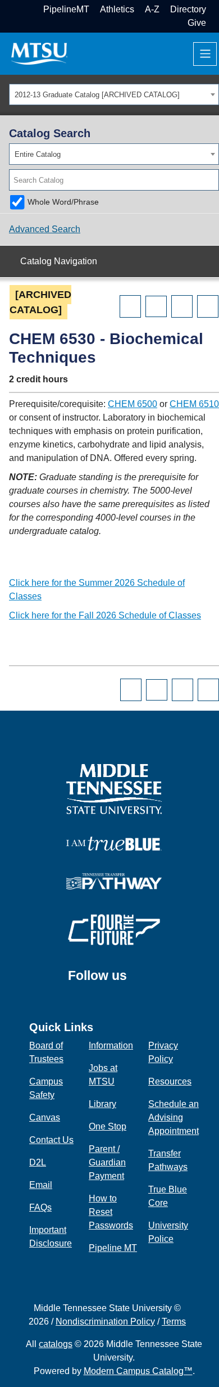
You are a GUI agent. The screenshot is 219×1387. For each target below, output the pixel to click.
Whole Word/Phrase (63, 201)
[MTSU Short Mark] (39, 53)
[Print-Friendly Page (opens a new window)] (182, 306)
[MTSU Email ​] (215, 9)
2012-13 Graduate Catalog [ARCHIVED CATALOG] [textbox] (97, 95)
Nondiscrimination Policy (105, 1321)
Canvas (44, 1117)
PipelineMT (66, 9)
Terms (174, 1321)
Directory (188, 9)
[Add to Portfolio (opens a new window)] (130, 306)
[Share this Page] (156, 306)
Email (40, 1185)
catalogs (55, 1344)
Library (102, 1104)
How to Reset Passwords (111, 1212)
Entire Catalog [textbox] (38, 154)
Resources (169, 1081)
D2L (37, 1162)
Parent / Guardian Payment (107, 1162)
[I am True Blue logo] (114, 843)
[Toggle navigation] (205, 54)
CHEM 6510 (194, 404)
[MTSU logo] (114, 788)
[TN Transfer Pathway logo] (114, 880)
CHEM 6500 (132, 404)
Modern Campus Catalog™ (138, 1371)
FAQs (40, 1207)
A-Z (152, 9)
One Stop (107, 1126)
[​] (135, 981)
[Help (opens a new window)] (207, 306)
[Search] (211, 180)
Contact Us (51, 1140)
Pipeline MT (113, 1248)
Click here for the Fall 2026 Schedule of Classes (105, 615)
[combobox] (114, 94)
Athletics (117, 9)
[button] (215, 23)
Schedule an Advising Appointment (173, 1117)
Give (197, 23)
